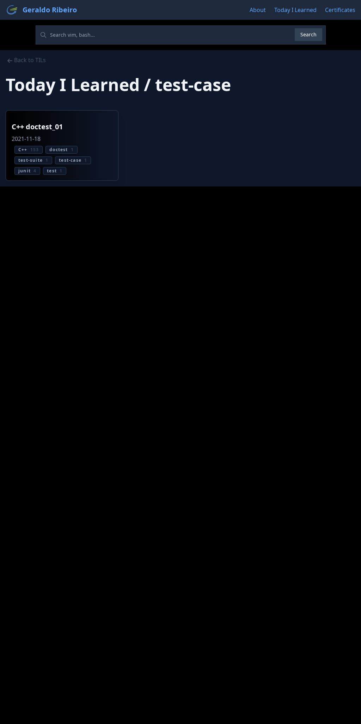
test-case (73, 160)
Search (308, 34)
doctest (61, 150)
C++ (28, 150)
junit (27, 171)
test (54, 171)
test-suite (33, 160)
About (258, 10)
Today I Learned (295, 10)
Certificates (340, 10)
